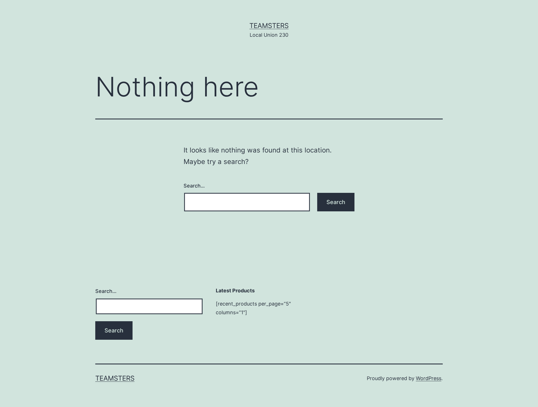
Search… (194, 186)
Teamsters (269, 26)
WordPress (428, 378)
